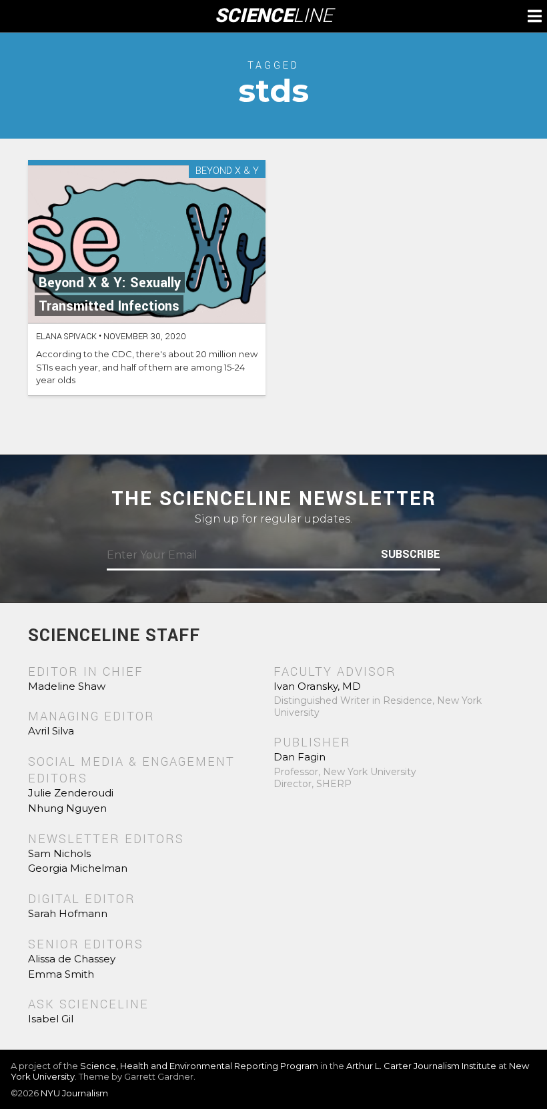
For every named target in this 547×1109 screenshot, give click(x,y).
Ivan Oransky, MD (317, 686)
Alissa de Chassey (71, 958)
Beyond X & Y (227, 171)
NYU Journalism (74, 1093)
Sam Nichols (59, 853)
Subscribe (410, 554)
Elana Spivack (66, 337)
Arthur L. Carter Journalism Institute (421, 1065)
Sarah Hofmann (67, 913)
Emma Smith (61, 974)
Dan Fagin (300, 756)
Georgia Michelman (77, 868)
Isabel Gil (50, 1018)
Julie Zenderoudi (70, 792)
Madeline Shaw (66, 686)
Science (274, 16)
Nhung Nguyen (67, 808)
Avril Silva (51, 730)
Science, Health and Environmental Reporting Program (199, 1065)
